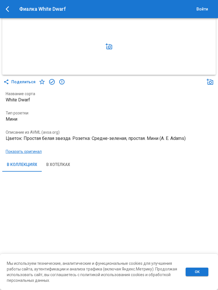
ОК (197, 272)
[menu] (9, 9)
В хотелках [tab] (58, 164)
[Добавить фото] (109, 46)
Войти (202, 9)
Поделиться (23, 82)
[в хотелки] (42, 82)
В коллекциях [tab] (22, 164)
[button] (109, 46)
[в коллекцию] (52, 82)
